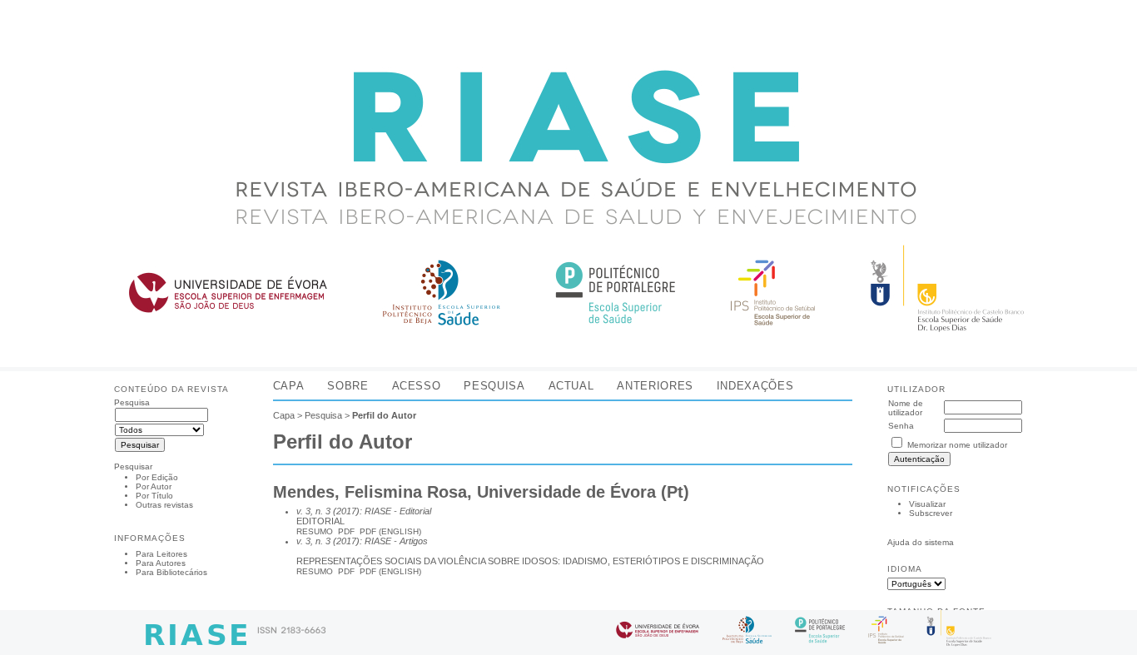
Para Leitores (161, 553)
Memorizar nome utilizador (957, 444)
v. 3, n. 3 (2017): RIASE (343, 511)
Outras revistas (164, 504)
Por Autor (153, 486)
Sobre (347, 386)
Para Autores (161, 563)
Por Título (154, 495)
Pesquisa (494, 386)
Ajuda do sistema (920, 542)
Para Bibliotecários (171, 572)
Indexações (755, 386)
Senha (901, 425)
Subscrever (930, 513)
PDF (346, 531)
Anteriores (655, 386)
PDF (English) (390, 531)
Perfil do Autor (384, 415)
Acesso (416, 386)
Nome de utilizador (905, 408)
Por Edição (157, 477)
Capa (289, 386)
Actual (571, 386)
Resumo (314, 531)
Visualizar (927, 504)
